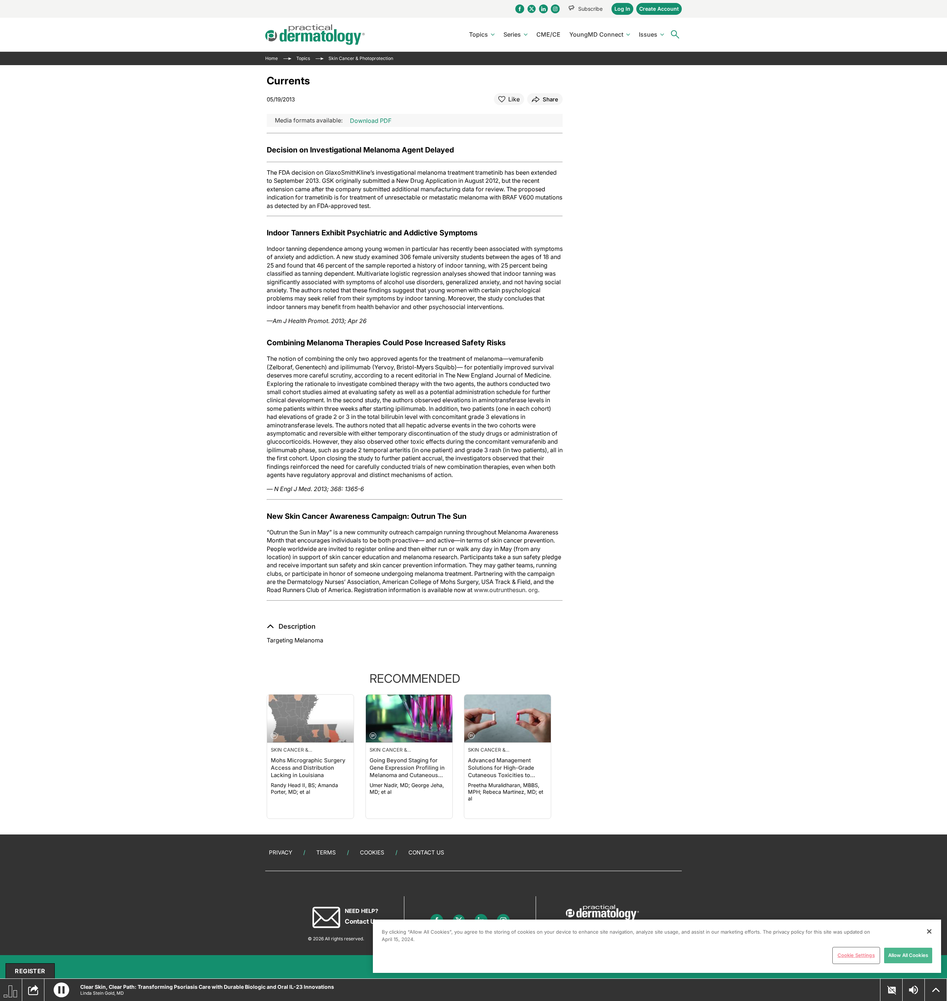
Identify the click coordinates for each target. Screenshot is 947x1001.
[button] (291, 626)
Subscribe (590, 9)
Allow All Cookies (908, 955)
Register (30, 971)
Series (512, 34)
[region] (657, 946)
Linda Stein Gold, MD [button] (102, 993)
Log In (622, 9)
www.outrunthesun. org (506, 590)
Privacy (280, 852)
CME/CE (548, 34)
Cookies (372, 852)
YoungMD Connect (596, 34)
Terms (326, 852)
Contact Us (426, 852)
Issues (648, 34)
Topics (478, 34)
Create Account (659, 9)
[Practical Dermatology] (315, 34)
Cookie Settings (856, 955)
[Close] (929, 931)
